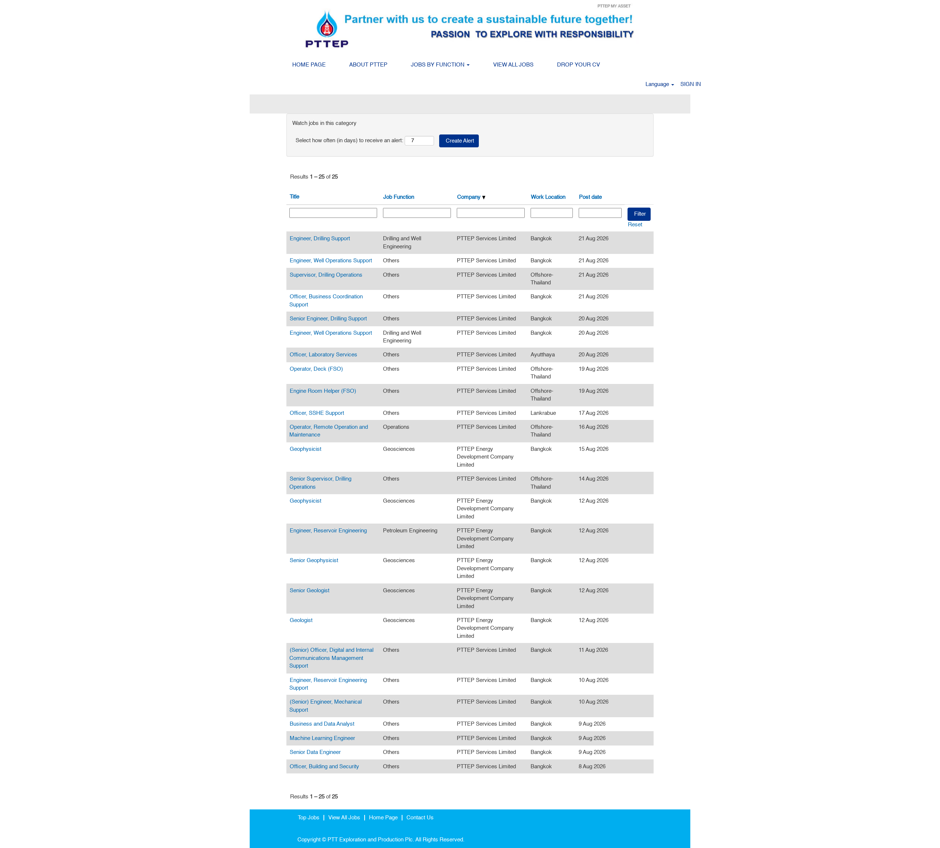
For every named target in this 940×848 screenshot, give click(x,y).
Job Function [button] (398, 197)
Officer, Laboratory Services (323, 354)
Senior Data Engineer (315, 752)
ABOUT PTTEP (368, 65)
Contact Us (420, 817)
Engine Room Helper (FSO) (323, 391)
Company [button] (469, 197)
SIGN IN (690, 84)
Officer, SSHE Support (317, 413)
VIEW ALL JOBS (513, 65)
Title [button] (294, 197)
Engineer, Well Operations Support (331, 260)
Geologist (301, 620)
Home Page (383, 817)
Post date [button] (590, 197)
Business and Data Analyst (322, 724)
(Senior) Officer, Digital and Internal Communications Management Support (331, 658)
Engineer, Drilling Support (320, 238)
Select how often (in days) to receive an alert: (349, 140)
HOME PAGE (309, 65)
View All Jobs (344, 817)
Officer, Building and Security (324, 766)
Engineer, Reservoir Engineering (328, 530)
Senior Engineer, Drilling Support (328, 318)
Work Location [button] (548, 197)
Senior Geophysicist (314, 560)
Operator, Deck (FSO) (316, 369)
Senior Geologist (309, 590)
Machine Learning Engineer (322, 738)
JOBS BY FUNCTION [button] (438, 65)
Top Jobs (308, 817)
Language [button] (658, 84)
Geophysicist (305, 449)
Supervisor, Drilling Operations (326, 275)
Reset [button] (635, 224)
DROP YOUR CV (578, 65)
